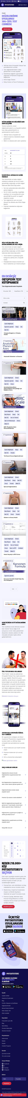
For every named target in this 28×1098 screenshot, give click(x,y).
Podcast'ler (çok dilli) (7, 1020)
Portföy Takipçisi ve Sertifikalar (10, 1003)
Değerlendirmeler (6, 1005)
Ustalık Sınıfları (5, 995)
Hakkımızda (5, 1038)
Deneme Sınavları (6, 1030)
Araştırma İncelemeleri (7, 998)
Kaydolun (6, 1083)
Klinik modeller (5, 1013)
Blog (3, 1000)
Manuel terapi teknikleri (8, 1008)
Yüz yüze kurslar (6, 1056)
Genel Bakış (5, 1025)
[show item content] (25, 774)
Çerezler (17, 1092)
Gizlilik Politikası (11, 1092)
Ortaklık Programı (6, 1046)
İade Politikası (23, 1092)
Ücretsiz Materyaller (7, 1028)
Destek (3, 1043)
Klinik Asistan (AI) (6, 1010)
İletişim (3, 1041)
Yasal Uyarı (4, 1092)
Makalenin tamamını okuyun (10, 696)
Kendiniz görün (8, 906)
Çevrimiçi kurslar (6, 1053)
